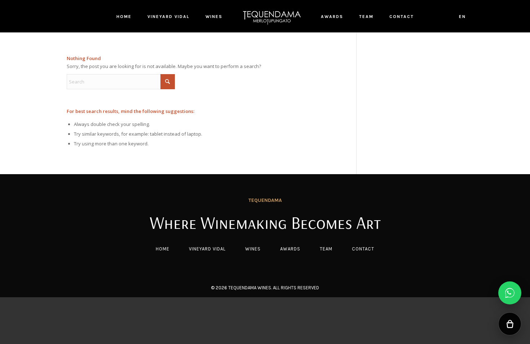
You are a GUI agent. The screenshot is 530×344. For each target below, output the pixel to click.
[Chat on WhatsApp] (509, 292)
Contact (363, 249)
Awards (290, 249)
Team (326, 249)
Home (162, 249)
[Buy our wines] (509, 323)
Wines (253, 249)
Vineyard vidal (207, 249)
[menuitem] (124, 16)
